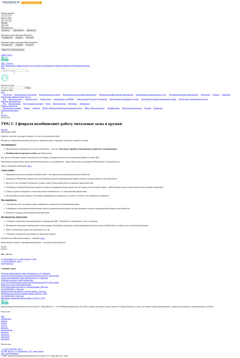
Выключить (31, 30)
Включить (6, 30)
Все (4, 99)
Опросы (216, 95)
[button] (3, 68)
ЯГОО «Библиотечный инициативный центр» (62, 108)
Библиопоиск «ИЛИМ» (64, 99)
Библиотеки (11, 66)
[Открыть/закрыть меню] (14, 73)
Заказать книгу (31, 99)
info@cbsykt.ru (7, 263)
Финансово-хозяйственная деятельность (116, 95)
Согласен (5, 11)
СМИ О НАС (6, 55)
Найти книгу (46, 99)
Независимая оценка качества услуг (151, 95)
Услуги (32, 66)
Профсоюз (158, 108)
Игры (48, 104)
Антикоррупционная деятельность (183, 95)
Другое (4, 115)
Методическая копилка (132, 108)
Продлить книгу (16, 99)
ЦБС (3, 66)
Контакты (85, 66)
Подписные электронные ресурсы (193, 99)
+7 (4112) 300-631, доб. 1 (11, 261)
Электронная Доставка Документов (92, 99)
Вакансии (226, 95)
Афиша (19, 66)
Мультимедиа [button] (14, 101)
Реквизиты (205, 95)
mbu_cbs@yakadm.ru (9, 353)
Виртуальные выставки (33, 104)
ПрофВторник (113, 108)
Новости (39, 66)
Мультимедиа (49, 66)
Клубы (26, 66)
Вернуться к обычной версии (13, 50)
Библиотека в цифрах (12, 108)
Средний (19, 37)
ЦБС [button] (3, 92)
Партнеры (76, 66)
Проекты (59, 66)
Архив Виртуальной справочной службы (158, 99)
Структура (7, 95)
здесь (29, 166)
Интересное (85, 104)
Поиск (28, 88)
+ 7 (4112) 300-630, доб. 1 (11, 349)
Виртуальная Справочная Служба (124, 99)
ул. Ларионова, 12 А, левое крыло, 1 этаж (18, 259)
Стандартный (7, 37)
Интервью (72, 104)
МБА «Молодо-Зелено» (95, 108)
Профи (27, 108)
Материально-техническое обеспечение (79, 95)
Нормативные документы (25, 95)
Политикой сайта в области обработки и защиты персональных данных (133, 6)
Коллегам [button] (13, 106)
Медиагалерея (15, 104)
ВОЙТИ (7, 73)
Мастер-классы (59, 104)
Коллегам (68, 66)
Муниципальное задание (49, 95)
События (36, 108)
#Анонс (4, 130)
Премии (147, 108)
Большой (29, 37)
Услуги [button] (28, 97)
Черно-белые (18, 30)
